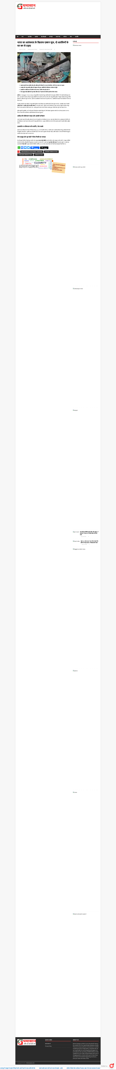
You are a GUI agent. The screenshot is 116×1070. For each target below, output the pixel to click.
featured (41, 49)
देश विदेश (30, 36)
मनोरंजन (65, 36)
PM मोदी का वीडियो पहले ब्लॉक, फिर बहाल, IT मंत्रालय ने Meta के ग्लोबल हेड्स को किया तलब (89, 533)
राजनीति (76, 36)
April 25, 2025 (22, 49)
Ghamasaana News (32, 49)
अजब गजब (58, 36)
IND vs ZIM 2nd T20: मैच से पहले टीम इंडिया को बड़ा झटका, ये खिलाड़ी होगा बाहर (89, 541)
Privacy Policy (48, 1046)
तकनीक (36, 36)
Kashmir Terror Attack (51, 151)
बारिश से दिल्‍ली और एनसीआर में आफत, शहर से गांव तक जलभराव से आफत (46, 1068)
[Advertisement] (58, 23)
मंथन (71, 36)
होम (17, 36)
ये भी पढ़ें (75, 41)
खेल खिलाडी (43, 36)
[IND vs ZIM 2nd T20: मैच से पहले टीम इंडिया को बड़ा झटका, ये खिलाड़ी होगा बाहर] (76, 541)
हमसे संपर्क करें (48, 1043)
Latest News (47, 49)
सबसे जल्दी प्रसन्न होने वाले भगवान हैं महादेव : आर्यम (14, 1068)
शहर (51, 49)
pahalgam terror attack (25, 154)
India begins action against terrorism (31, 151)
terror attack (39, 154)
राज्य (22, 36)
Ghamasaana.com (30, 1063)
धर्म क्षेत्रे (51, 36)
